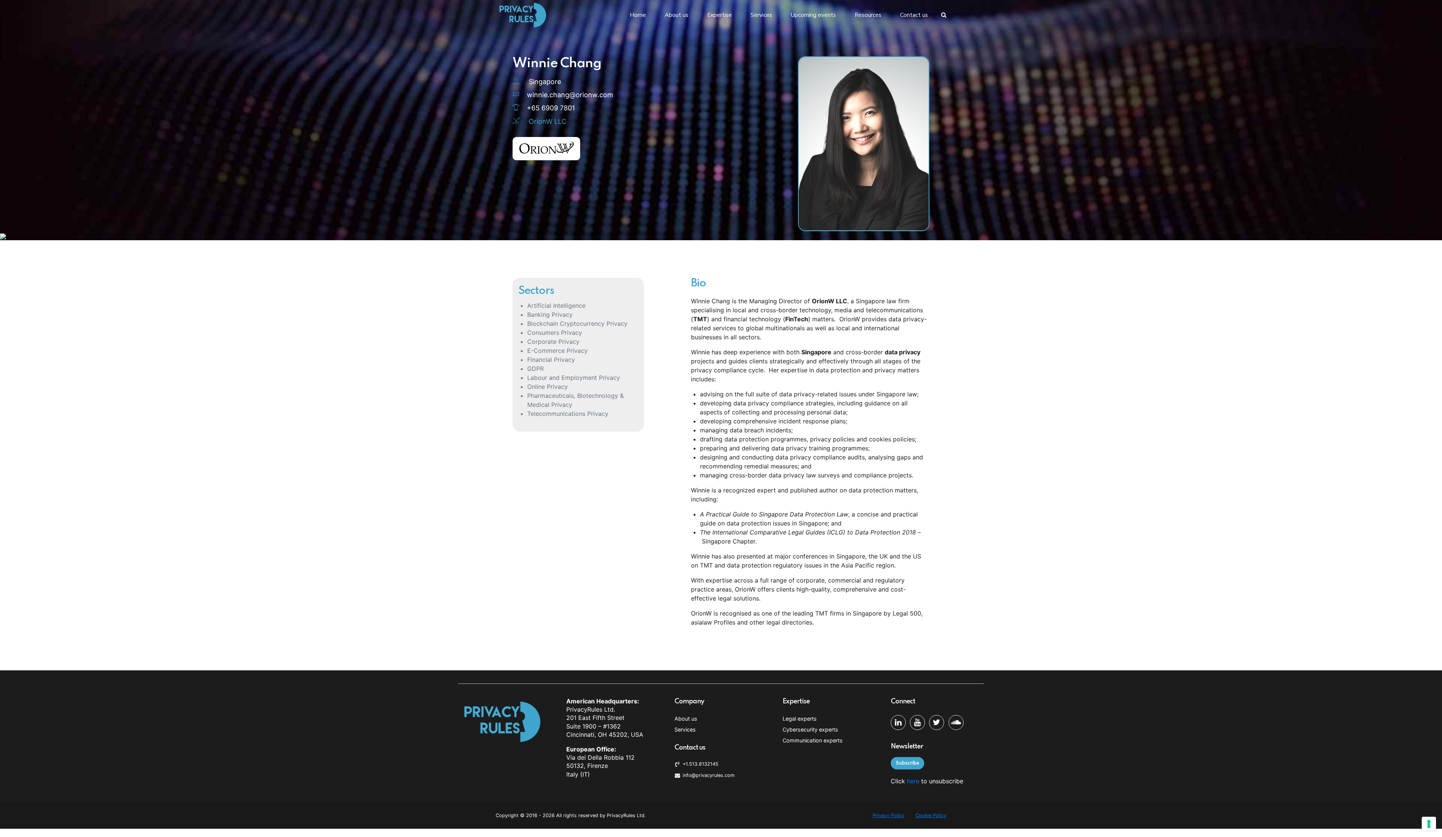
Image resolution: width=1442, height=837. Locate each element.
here (913, 781)
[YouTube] (917, 722)
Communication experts (813, 740)
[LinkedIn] (898, 722)
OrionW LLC (547, 121)
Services (761, 15)
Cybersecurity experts (810, 729)
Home (638, 15)
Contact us (914, 15)
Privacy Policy (888, 815)
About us (676, 15)
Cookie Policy (931, 815)
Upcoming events (813, 15)
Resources (868, 15)
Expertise (719, 15)
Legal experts (800, 718)
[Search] (943, 15)
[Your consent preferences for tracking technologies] (1429, 824)
